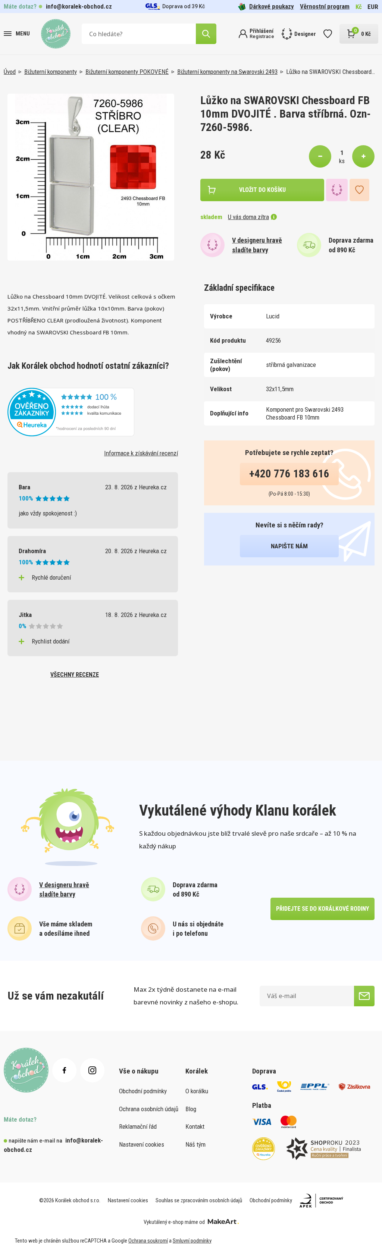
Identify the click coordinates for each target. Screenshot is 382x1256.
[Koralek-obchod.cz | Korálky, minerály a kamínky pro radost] (56, 34)
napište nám (289, 546)
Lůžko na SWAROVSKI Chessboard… (330, 71)
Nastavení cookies (141, 1144)
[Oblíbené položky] (327, 33)
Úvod (10, 71)
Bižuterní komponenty (50, 71)
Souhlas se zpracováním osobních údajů (199, 1200)
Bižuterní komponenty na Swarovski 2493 (227, 71)
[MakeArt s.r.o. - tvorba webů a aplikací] (223, 1222)
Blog (190, 1109)
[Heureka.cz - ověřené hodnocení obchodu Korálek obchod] (70, 411)
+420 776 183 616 (289, 473)
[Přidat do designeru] (337, 190)
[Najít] (206, 34)
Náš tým (195, 1144)
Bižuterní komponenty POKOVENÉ (127, 71)
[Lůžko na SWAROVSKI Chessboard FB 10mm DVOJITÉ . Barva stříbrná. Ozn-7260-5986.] (90, 177)
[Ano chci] (364, 996)
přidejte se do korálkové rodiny (322, 908)
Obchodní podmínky (143, 1091)
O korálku (196, 1091)
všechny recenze (74, 674)
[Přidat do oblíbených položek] (359, 190)
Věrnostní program (325, 6)
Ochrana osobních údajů (148, 1109)
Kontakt (194, 1126)
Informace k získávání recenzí (141, 453)
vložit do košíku (262, 189)
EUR (372, 6)
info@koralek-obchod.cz (79, 6)
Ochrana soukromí (148, 1240)
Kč (359, 6)
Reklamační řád (138, 1126)
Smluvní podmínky (192, 1240)
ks (342, 161)
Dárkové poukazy (271, 6)
